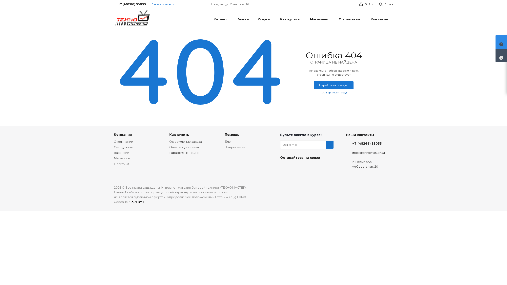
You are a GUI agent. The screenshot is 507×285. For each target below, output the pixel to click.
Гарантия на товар (184, 153)
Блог (228, 141)
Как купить (179, 135)
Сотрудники (123, 147)
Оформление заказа (185, 141)
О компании (123, 141)
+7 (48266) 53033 (367, 143)
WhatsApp (314, 167)
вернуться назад (336, 92)
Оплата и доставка (184, 147)
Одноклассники (304, 167)
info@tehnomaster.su (368, 153)
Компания (123, 135)
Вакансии (121, 153)
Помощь (232, 135)
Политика (121, 164)
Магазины (122, 158)
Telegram (294, 167)
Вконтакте (284, 167)
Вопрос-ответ (236, 147)
